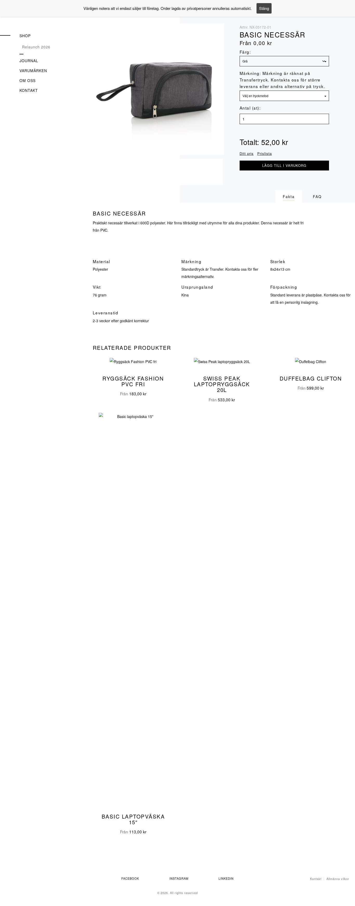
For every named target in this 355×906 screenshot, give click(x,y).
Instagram (178, 878)
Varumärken (33, 70)
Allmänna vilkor (337, 879)
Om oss (27, 80)
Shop (25, 35)
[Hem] (31, 17)
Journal (28, 60)
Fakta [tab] (289, 196)
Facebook (130, 878)
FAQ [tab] (317, 196)
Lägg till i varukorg (284, 165)
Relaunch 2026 (36, 46)
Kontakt (28, 90)
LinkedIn (226, 878)
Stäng (264, 8)
